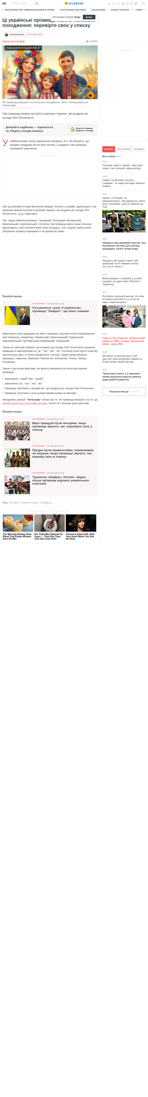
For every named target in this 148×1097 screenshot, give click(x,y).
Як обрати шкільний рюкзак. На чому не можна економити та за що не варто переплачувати (123, 299)
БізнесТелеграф (120, 10)
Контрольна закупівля (73, 10)
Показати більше (119, 391)
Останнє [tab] (108, 149)
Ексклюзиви (98, 10)
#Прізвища (46, 502)
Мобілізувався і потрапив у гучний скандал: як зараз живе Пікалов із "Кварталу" (121, 281)
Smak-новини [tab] (124, 149)
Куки (77, 17)
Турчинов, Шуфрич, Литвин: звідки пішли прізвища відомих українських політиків (60, 480)
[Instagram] (131, 3)
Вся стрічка (108, 156)
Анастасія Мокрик (17, 34)
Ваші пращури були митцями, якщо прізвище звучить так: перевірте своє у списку (62, 426)
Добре (89, 17)
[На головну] (74, 3)
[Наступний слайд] (145, 10)
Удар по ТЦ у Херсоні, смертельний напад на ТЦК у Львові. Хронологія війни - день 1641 (123, 341)
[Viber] (113, 3)
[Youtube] (123, 3)
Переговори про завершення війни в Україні (29, 10)
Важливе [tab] (139, 149)
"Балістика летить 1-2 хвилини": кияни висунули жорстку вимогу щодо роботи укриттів (121, 376)
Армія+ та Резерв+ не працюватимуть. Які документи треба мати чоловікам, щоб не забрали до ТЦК (123, 202)
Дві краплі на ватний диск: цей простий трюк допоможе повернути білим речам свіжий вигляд (122, 358)
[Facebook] (109, 3)
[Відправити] (37, 3)
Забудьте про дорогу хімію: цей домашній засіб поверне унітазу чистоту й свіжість (120, 263)
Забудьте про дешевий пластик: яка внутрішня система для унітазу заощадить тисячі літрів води (124, 245)
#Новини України (29, 502)
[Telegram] (118, 3)
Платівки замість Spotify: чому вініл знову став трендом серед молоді (122, 167)
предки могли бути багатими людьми (24, 403)
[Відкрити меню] (4, 3)
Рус (144, 3)
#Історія (13, 502)
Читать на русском (13, 41)
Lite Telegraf (38, 304)
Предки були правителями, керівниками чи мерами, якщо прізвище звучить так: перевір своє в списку (63, 453)
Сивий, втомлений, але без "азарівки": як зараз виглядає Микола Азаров (123, 183)
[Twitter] (127, 3)
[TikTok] (136, 3)
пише (21, 213)
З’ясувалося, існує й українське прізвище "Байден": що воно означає (60, 309)
